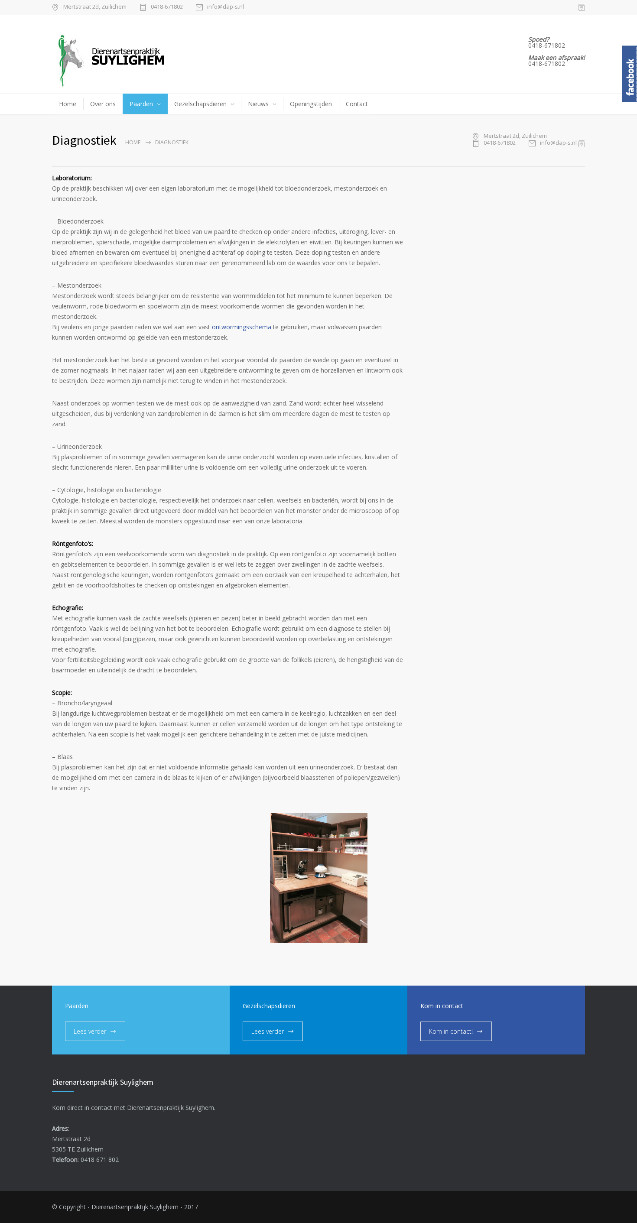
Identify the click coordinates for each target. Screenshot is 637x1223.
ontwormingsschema (241, 327)
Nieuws (258, 104)
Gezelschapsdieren (200, 104)
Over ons (103, 104)
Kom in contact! (451, 1031)
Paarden (141, 104)
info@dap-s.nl (225, 7)
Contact (357, 104)
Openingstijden (311, 104)
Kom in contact (441, 1006)
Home (67, 104)
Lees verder (90, 1031)
